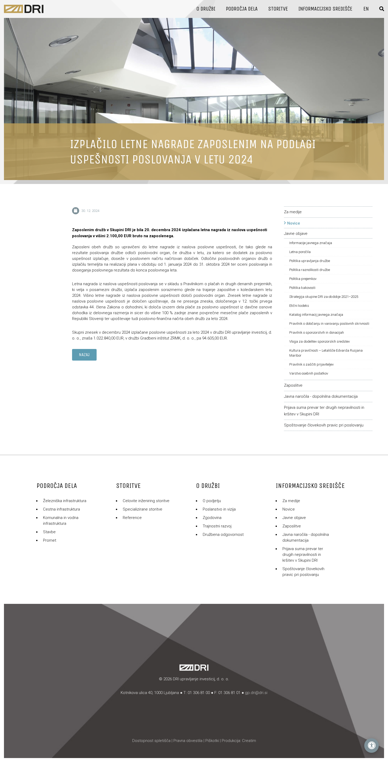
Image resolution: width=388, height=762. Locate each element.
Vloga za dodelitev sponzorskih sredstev (319, 341)
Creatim (249, 740)
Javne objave (295, 233)
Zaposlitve (293, 385)
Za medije (293, 212)
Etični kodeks (299, 306)
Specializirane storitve (142, 509)
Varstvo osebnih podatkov (308, 373)
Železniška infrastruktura (64, 500)
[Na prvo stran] (24, 9)
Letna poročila (300, 252)
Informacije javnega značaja (310, 243)
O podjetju (212, 500)
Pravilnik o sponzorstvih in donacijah (316, 332)
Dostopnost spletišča (151, 740)
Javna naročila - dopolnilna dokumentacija (321, 396)
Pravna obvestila (187, 740)
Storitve (278, 9)
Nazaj (84, 354)
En (366, 9)
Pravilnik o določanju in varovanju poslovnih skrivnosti (329, 324)
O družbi (205, 9)
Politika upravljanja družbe (309, 261)
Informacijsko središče (325, 9)
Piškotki (212, 740)
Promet (49, 540)
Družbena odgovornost (223, 534)
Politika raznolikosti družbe (309, 270)
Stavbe (49, 532)
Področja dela (242, 9)
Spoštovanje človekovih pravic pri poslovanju (323, 425)
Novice (293, 223)
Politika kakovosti (302, 288)
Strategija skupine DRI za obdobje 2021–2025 (323, 297)
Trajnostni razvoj (217, 526)
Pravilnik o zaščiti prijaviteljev (311, 364)
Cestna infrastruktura (61, 509)
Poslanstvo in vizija (219, 509)
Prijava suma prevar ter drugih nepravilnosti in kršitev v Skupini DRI (302, 554)
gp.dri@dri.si (256, 692)
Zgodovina (212, 517)
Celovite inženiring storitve (146, 500)
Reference (132, 517)
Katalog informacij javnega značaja (316, 315)
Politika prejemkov (302, 279)
